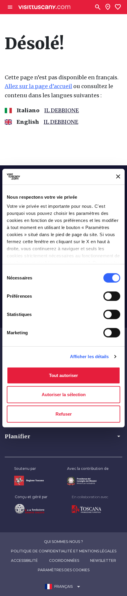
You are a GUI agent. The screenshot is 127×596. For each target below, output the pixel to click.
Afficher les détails (89, 356)
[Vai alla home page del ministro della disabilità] (88, 481)
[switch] (111, 296)
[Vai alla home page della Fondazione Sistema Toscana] (31, 508)
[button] (63, 436)
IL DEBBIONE (61, 110)
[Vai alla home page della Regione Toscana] (29, 480)
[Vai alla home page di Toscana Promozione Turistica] (90, 509)
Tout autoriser (63, 375)
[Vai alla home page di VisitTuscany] (44, 7)
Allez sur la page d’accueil (38, 86)
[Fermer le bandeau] (118, 176)
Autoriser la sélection (64, 394)
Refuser (64, 413)
